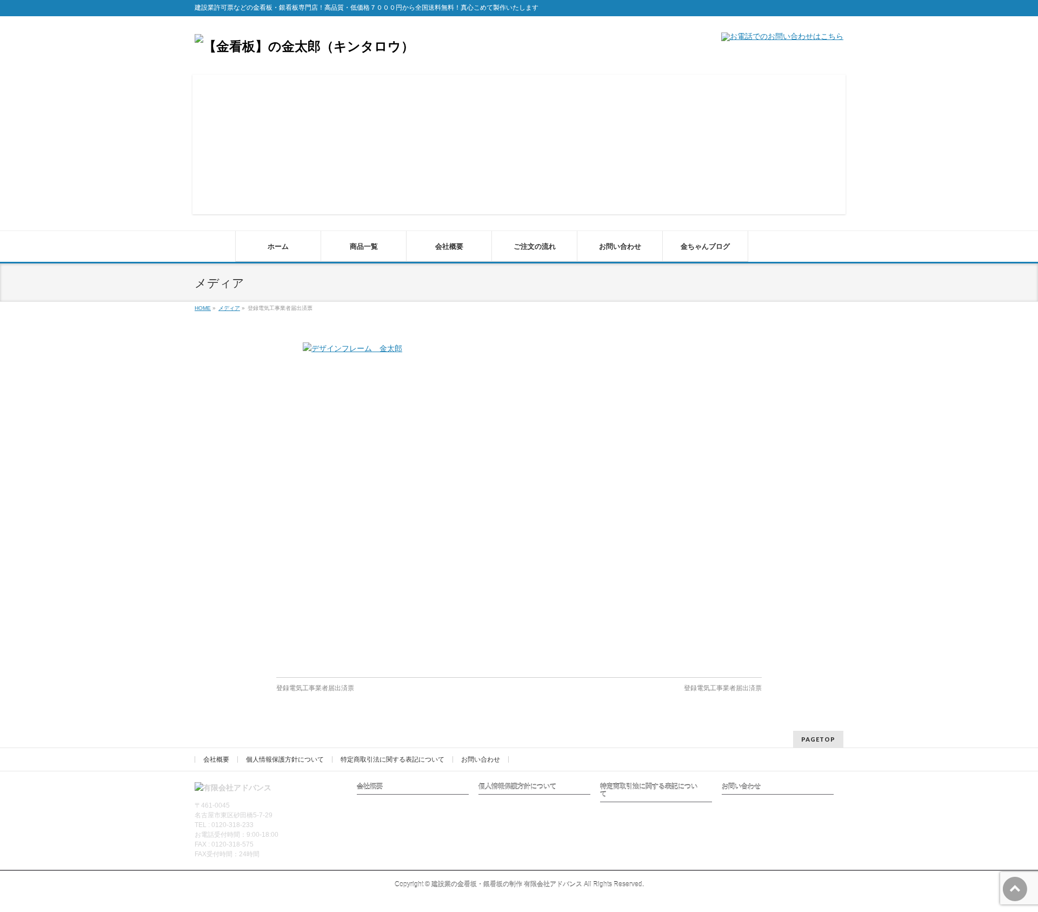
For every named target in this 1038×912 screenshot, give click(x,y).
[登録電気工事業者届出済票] (519, 504)
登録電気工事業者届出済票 (315, 688)
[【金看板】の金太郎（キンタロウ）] (304, 46)
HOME (203, 308)
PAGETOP (818, 739)
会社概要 (216, 759)
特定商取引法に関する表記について (392, 759)
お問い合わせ (480, 759)
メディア (229, 308)
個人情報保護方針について (285, 759)
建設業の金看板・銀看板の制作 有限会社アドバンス (506, 884)
